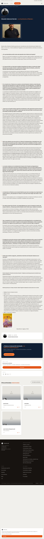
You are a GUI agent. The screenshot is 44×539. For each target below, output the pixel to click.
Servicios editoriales (27, 462)
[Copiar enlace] (10, 374)
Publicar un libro (26, 444)
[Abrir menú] (42, 3)
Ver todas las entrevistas (36, 382)
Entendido (4, 536)
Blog (2, 476)
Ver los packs (22, 367)
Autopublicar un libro (27, 446)
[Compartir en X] (3, 374)
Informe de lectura (27, 455)
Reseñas (3, 472)
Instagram (37, 483)
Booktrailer (25, 457)
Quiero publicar (17, 3)
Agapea (23, 328)
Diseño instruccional (27, 472)
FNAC (27, 328)
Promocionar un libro (27, 448)
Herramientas (4, 474)
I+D (2, 478)
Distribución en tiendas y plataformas (30, 459)
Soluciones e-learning (27, 468)
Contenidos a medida (27, 470)
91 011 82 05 (3, 450)
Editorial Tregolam (18, 47)
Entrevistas (7, 6)
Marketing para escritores (28, 460)
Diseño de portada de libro (28, 450)
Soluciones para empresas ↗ (38, 0)
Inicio (2, 6)
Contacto (25, 474)
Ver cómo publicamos (8, 354)
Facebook (41, 483)
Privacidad (25, 476)
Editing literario (26, 453)
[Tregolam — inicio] (4, 3)
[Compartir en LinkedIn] (8, 374)
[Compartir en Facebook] (6, 374)
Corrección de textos (27, 451)
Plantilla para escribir (5, 468)
